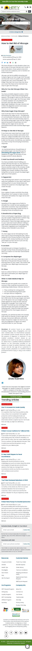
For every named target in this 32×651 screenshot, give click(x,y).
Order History (20, 567)
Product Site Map (21, 605)
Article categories (15, 32)
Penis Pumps (5, 498)
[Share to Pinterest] (11, 62)
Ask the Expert (6, 578)
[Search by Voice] (26, 11)
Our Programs (6, 585)
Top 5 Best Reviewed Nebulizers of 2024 (14, 480)
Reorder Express (20, 564)
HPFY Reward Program (8, 589)
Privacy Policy (20, 602)
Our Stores (19, 594)
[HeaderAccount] (27, 7)
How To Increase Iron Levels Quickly (13, 407)
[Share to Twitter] (5, 62)
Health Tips (5, 567)
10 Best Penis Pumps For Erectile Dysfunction (15, 502)
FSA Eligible (5, 570)
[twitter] (6, 633)
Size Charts (5, 573)
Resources (4, 558)
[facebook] (11, 633)
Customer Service (22, 558)
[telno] (25, 7)
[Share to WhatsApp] (13, 62)
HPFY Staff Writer (8, 410)
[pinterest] (6, 636)
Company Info (21, 585)
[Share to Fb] (2, 62)
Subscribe (27, 530)
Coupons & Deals (6, 562)
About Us (18, 589)
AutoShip (4, 602)
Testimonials (19, 597)
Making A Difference (7, 40)
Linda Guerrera (7, 55)
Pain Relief (4, 428)
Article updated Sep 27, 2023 (12, 59)
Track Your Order (21, 562)
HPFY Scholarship (6, 597)
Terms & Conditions (22, 570)
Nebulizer (4, 477)
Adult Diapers (5, 451)
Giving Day (5, 592)
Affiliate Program (6, 600)
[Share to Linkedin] (8, 62)
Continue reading (16, 397)
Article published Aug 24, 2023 (12, 57)
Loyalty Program (6, 594)
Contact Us (19, 592)
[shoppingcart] (30, 7)
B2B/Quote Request (21, 581)
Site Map (18, 600)
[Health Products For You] (12, 7)
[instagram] (16, 633)
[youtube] (26, 633)
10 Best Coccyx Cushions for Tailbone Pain (15, 431)
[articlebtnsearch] (16, 25)
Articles (4, 564)
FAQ (3, 575)
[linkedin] (21, 633)
